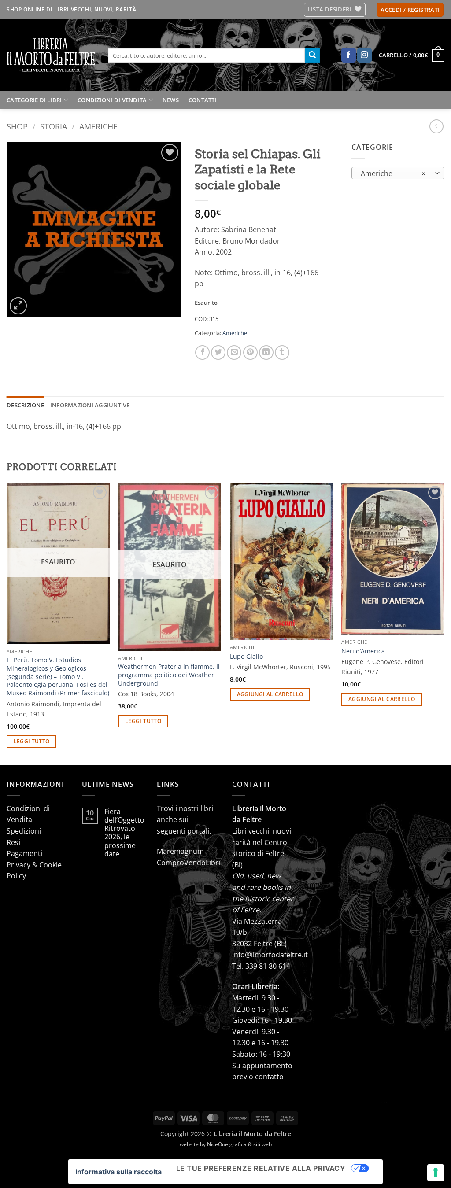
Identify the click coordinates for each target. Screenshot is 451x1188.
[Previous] (7, 623)
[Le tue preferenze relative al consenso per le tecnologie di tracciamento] (435, 1172)
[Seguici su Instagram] (364, 55)
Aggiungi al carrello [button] (270, 694)
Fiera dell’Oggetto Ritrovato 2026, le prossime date (124, 833)
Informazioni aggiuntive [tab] (90, 405)
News (171, 100)
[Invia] (312, 55)
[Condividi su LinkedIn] (266, 352)
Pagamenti (24, 853)
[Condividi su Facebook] (202, 352)
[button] (410, 10)
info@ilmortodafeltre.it (270, 954)
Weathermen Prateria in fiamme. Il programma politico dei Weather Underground (169, 675)
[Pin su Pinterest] (250, 352)
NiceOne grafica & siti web (239, 1144)
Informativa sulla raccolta (118, 1171)
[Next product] (436, 126)
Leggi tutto (32, 741)
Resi (13, 842)
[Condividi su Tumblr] (282, 352)
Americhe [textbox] (393, 173)
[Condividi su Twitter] (218, 352)
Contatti (203, 100)
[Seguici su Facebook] (348, 55)
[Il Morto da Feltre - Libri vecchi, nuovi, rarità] (51, 55)
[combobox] (397, 173)
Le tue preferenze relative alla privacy (261, 1168)
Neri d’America (363, 651)
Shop (17, 126)
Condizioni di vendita (112, 100)
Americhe (98, 126)
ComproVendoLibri (188, 862)
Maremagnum (180, 851)
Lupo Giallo (246, 656)
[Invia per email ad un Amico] (234, 352)
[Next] (444, 623)
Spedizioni (24, 831)
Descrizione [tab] (25, 405)
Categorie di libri (34, 100)
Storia (53, 126)
